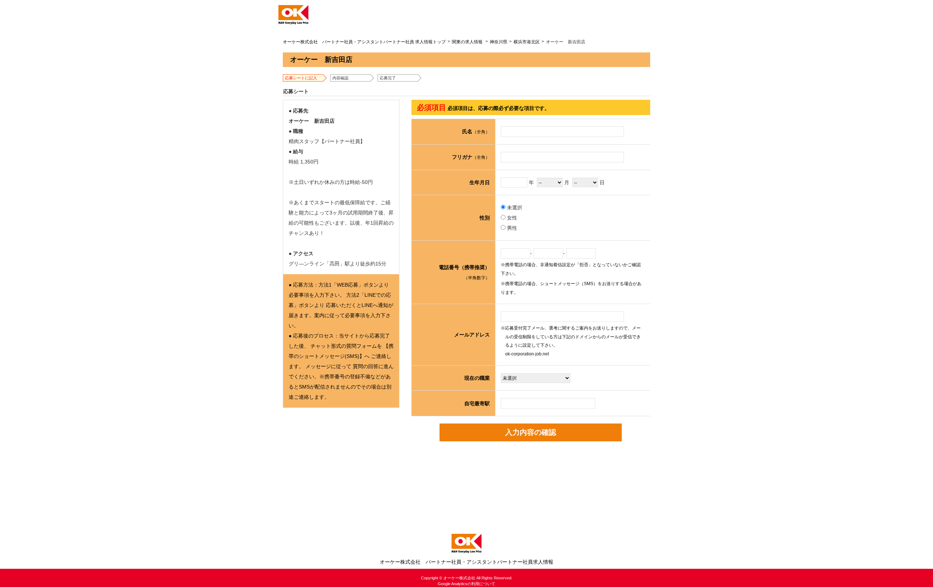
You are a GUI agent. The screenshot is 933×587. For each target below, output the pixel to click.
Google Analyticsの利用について (466, 584)
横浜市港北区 (527, 41)
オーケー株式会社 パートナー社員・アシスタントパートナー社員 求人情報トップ (364, 41)
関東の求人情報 (467, 41)
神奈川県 (498, 41)
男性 (511, 228)
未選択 (513, 207)
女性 (511, 218)
